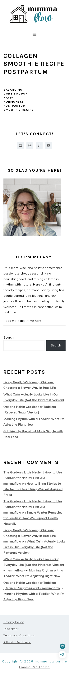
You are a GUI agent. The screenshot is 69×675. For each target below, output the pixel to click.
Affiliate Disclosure (17, 642)
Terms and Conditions (19, 635)
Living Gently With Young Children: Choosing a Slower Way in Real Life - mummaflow (30, 535)
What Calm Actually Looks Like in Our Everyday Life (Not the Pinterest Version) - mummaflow (33, 564)
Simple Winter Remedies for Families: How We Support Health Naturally (32, 517)
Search (8, 337)
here (38, 321)
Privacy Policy (13, 622)
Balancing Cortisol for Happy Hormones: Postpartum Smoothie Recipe (18, 100)
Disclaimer (10, 629)
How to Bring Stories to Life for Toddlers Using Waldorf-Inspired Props (32, 489)
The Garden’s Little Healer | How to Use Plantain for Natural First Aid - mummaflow (32, 477)
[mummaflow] (34, 25)
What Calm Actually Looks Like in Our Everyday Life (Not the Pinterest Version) (34, 546)
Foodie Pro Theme (34, 667)
